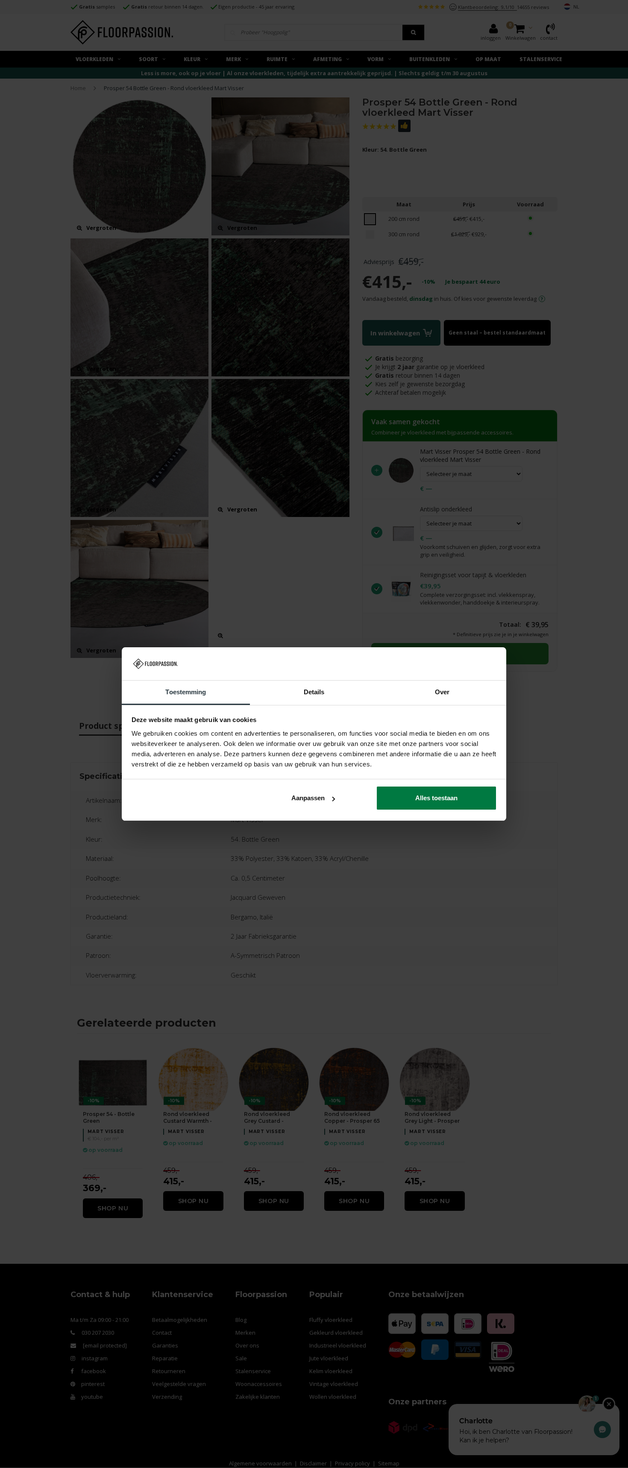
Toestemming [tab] (185, 692)
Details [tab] (314, 692)
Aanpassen (308, 798)
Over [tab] (442, 692)
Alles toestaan (436, 798)
